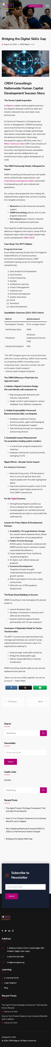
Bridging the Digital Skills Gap (19, 839)
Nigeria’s (10, 106)
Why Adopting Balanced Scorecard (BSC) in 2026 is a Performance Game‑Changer (25, 830)
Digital (14, 498)
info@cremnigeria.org (15, 962)
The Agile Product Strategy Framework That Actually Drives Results (26, 809)
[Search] (43, 733)
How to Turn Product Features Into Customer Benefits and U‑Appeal (26, 819)
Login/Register (10, 983)
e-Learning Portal (11, 978)
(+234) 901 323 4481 (15, 957)
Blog (6, 988)
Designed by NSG (9, 1037)
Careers (7, 780)
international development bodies (19, 181)
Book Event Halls (35, 6)
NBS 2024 (29, 238)
